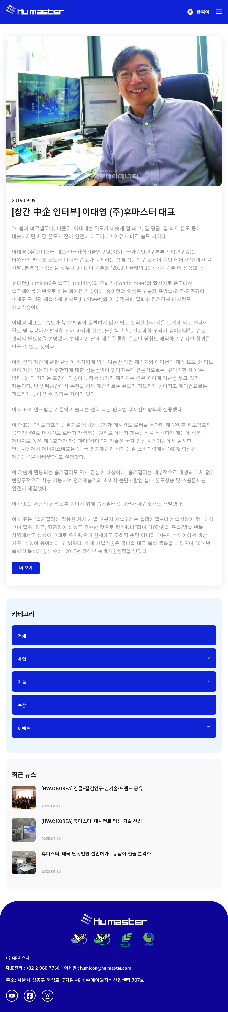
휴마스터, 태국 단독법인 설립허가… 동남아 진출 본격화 (96, 854)
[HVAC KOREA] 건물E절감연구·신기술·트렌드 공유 (92, 788)
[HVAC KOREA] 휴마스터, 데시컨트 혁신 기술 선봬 (92, 821)
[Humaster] (35, 12)
